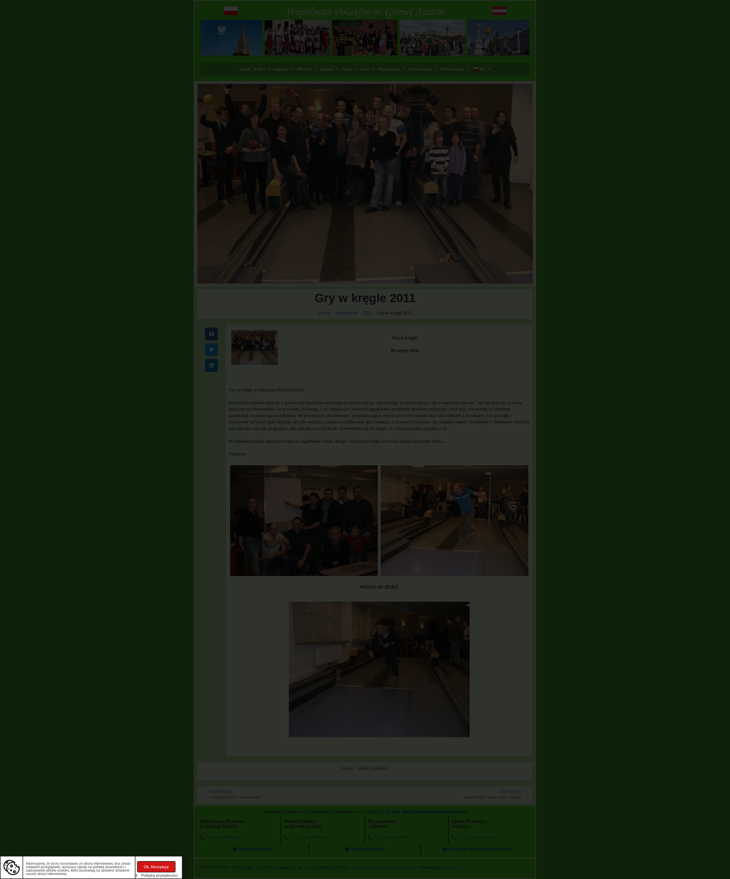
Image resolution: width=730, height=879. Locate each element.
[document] (365, 439)
